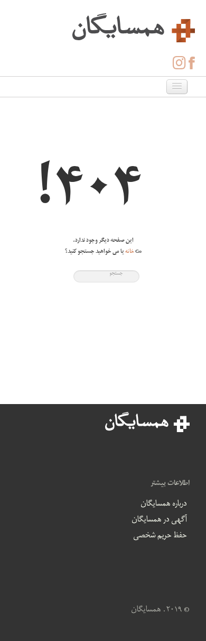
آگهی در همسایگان (159, 520)
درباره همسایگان (164, 505)
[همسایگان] (103, 26)
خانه (129, 252)
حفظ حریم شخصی (160, 536)
